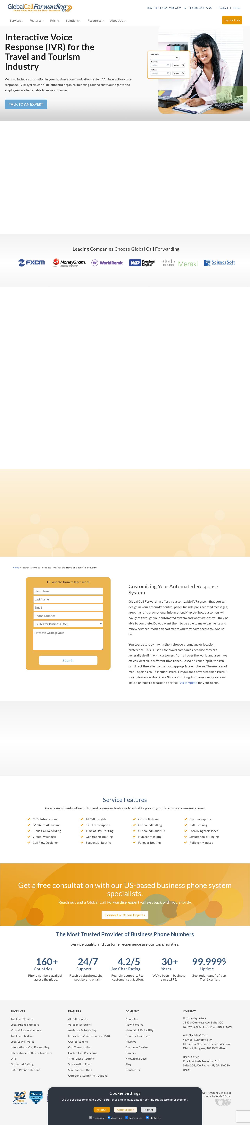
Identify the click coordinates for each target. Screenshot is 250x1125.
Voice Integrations (80, 1024)
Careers (131, 1053)
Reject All (148, 1109)
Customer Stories (137, 1047)
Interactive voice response (170, 171)
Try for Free (232, 20)
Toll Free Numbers (23, 1019)
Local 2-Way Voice (22, 1041)
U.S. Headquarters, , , (207, 1022)
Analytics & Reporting (82, 1030)
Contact (223, 8)
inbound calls (180, 339)
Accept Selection (125, 1109)
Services (15, 20)
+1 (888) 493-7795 (200, 8)
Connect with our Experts (125, 915)
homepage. (150, 524)
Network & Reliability (139, 1030)
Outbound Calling (22, 1064)
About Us (117, 20)
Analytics (116, 1117)
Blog (128, 1064)
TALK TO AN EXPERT (26, 104)
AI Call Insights (78, 1019)
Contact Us (133, 1070)
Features (36, 20)
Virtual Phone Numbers (26, 1030)
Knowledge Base (136, 1058)
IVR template (188, 682)
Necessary (98, 1117)
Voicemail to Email (80, 1064)
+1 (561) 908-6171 (170, 8)
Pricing (55, 20)
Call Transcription (79, 1047)
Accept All (102, 1109)
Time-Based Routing (81, 1058)
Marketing (155, 1117)
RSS (203, 1092)
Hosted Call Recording (82, 1053)
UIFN (14, 1058)
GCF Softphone (78, 1041)
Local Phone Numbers (25, 1024)
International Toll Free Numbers (31, 1053)
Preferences (135, 1117)
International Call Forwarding (30, 1047)
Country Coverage (137, 1036)
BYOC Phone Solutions (25, 1070)
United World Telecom (220, 1096)
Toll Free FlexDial (22, 1036)
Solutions (72, 20)
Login (237, 8)
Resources (95, 20)
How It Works (134, 1024)
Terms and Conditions (219, 1092)
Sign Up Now (31, 782)
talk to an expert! (52, 773)
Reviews (131, 1041)
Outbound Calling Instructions (87, 1075)
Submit (68, 660)
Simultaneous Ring (80, 1070)
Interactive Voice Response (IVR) (89, 1036)
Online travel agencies (43, 366)
